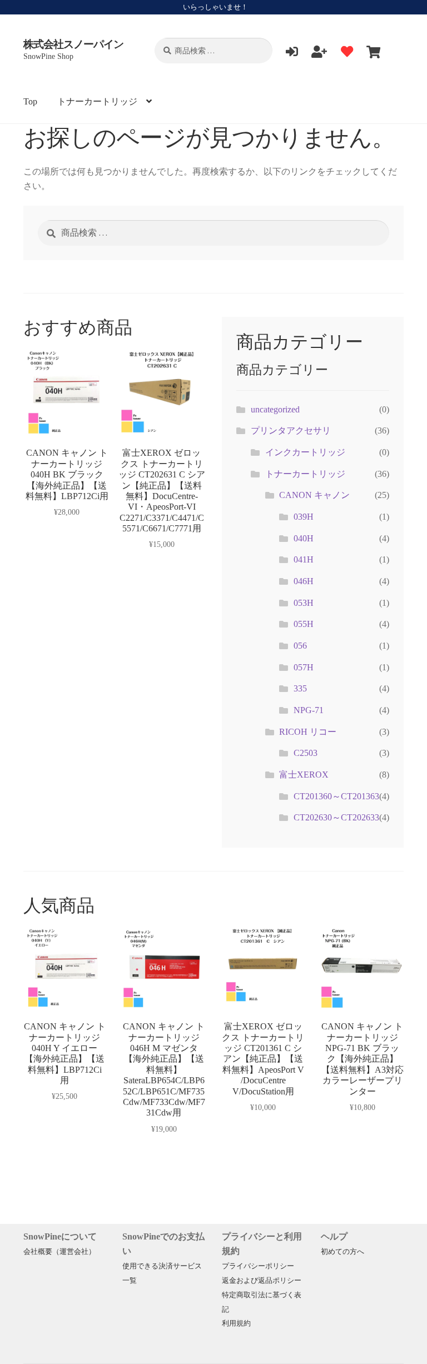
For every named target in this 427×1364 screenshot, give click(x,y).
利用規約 (236, 1323)
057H (304, 667)
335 (300, 688)
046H (304, 581)
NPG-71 (309, 710)
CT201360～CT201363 (336, 796)
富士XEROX (304, 774)
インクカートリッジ (305, 452)
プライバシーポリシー (258, 1266)
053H (304, 603)
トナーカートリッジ (97, 101)
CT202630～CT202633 (336, 817)
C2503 (305, 753)
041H (304, 559)
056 (300, 645)
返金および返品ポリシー (261, 1281)
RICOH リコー (307, 731)
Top (30, 101)
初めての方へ (342, 1252)
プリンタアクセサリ (291, 430)
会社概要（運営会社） (59, 1252)
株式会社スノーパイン (73, 44)
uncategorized (275, 409)
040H (304, 538)
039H (304, 516)
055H (304, 624)
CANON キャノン (314, 495)
